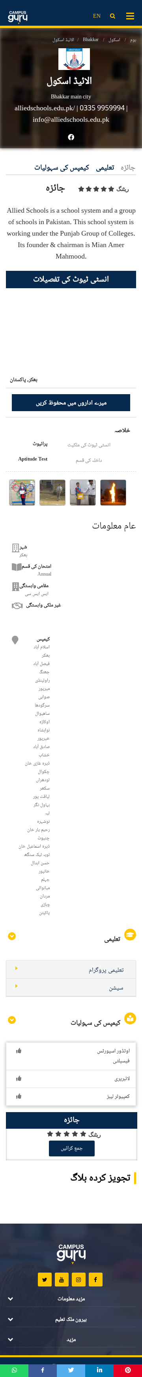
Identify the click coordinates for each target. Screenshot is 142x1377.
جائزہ (128, 168)
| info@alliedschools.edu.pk (80, 114)
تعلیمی (105, 168)
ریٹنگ (122, 189)
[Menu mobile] (130, 15)
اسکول (114, 40)
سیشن (116, 988)
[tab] (71, 969)
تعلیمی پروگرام (106, 970)
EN (97, 16)
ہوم (133, 40)
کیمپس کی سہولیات (61, 168)
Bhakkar (91, 40)
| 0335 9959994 (101, 109)
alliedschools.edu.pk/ (46, 109)
